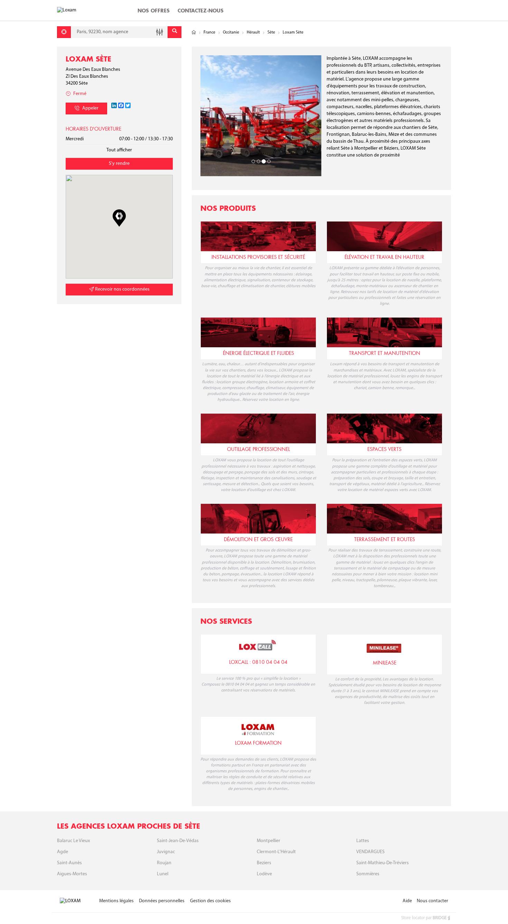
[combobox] (119, 32)
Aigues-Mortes (72, 874)
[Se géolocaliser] (64, 32)
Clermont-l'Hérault (276, 852)
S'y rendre (119, 163)
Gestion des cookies (210, 901)
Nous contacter (432, 901)
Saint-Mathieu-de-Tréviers (382, 863)
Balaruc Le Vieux (73, 840)
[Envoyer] (174, 32)
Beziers (264, 863)
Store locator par (423, 918)
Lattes (362, 840)
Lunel (162, 874)
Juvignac (166, 852)
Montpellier (268, 840)
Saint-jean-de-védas (178, 840)
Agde (62, 852)
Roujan (164, 863)
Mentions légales (116, 901)
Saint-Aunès (69, 863)
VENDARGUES (370, 852)
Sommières (367, 874)
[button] (119, 218)
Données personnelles (162, 901)
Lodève (264, 874)
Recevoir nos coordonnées (122, 289)
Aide (407, 901)
